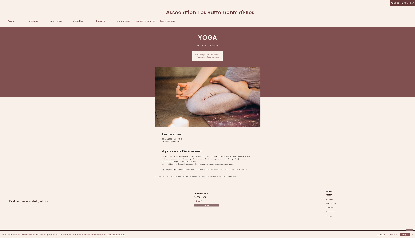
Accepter (405, 234)
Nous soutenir (331, 203)
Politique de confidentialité (116, 234)
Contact (329, 216)
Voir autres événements (207, 57)
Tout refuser (393, 234)
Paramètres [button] (381, 234)
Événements (330, 212)
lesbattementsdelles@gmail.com (32, 201)
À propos (329, 199)
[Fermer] (412, 234)
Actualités (329, 207)
